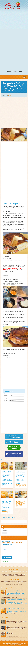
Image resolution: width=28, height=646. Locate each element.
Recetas (10, 95)
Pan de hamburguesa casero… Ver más (6, 486)
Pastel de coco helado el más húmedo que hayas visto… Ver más (21, 485)
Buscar (4, 532)
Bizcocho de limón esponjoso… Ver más (6, 512)
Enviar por (15, 447)
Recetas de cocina (18, 609)
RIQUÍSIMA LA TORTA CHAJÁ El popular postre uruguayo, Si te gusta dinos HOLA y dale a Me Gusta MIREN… (20, 504)
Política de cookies (10, 644)
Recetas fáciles (5, 483)
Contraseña (4, 549)
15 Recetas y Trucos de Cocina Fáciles (14, 590)
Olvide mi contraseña (5, 560)
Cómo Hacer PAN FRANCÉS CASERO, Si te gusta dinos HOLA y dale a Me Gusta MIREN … (16, 622)
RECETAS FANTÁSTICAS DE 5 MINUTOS (20, 480)
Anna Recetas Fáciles (15, 593)
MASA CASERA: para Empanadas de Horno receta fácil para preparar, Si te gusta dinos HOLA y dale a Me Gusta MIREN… (16, 635)
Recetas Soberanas (18, 596)
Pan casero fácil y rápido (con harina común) (7, 480)
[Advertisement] (14, 27)
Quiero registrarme (5, 561)
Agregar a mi (15, 436)
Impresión (13, 442)
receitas (11, 94)
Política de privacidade (17, 644)
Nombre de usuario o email (7, 544)
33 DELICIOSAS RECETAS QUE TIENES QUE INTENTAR (20, 473)
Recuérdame (5, 554)
